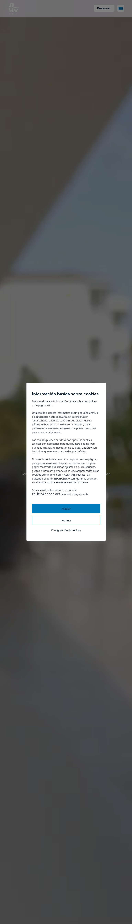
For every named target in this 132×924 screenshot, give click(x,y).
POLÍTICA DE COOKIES (46, 494)
